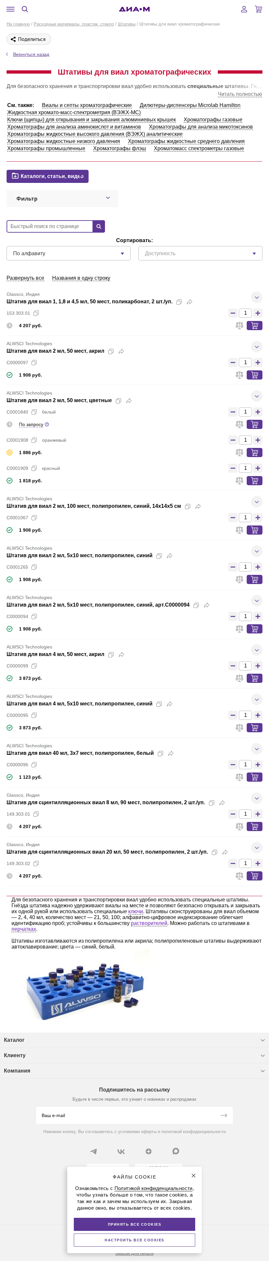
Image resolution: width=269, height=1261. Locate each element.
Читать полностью (240, 94)
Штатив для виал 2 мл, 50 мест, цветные (59, 400)
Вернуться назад (31, 54)
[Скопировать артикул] (36, 313)
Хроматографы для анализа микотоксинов (201, 127)
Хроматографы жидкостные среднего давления (186, 141)
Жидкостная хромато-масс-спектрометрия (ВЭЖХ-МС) (74, 112)
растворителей (149, 923)
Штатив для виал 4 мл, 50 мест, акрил (55, 654)
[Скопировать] (179, 302)
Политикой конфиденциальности (153, 1188)
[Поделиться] (190, 302)
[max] (175, 1151)
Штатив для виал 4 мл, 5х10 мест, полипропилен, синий (80, 703)
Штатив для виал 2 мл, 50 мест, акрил (55, 351)
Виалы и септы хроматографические (87, 105)
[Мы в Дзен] (149, 1151)
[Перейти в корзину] (258, 9)
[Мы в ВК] (121, 1151)
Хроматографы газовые (213, 119)
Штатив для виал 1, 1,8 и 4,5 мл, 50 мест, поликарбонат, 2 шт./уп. (90, 301)
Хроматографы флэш (119, 148)
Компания (17, 1071)
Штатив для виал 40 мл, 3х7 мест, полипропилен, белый (80, 753)
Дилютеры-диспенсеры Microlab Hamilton (190, 105)
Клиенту (15, 1055)
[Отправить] (224, 1116)
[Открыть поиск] (25, 9)
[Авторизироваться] (244, 9)
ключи (135, 911)
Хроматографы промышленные (46, 148)
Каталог (14, 1040)
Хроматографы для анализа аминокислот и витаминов (74, 127)
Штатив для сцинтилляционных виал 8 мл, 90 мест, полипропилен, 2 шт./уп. (106, 802)
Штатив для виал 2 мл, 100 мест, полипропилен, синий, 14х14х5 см (94, 506)
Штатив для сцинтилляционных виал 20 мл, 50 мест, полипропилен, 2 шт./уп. (107, 852)
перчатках (23, 929)
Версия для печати (134, 1253)
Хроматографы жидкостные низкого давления (63, 141)
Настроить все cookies (134, 1240)
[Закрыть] (193, 1175)
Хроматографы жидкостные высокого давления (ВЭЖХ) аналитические (95, 134)
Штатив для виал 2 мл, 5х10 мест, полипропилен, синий (80, 555)
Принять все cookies (134, 1224)
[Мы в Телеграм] (93, 1151)
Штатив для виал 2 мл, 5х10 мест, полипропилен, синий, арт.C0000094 (98, 605)
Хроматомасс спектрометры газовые (199, 148)
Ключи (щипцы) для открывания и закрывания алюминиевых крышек (91, 119)
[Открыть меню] (10, 9)
